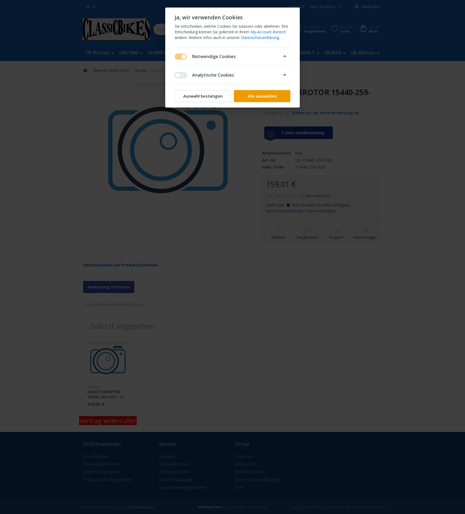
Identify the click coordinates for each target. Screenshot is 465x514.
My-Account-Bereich (268, 31)
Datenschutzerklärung (260, 37)
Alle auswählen (262, 96)
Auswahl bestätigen (203, 96)
